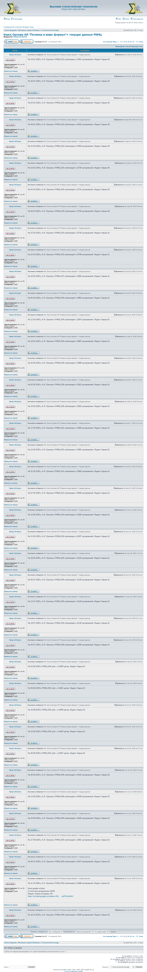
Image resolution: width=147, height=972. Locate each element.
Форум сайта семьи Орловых (73, 9)
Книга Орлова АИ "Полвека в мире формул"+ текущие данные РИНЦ (53, 34)
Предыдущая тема (122, 46)
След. (141, 41)
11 (131, 41)
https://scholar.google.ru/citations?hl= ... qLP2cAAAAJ (50, 896)
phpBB (63, 969)
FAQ (119, 19)
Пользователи (137, 19)
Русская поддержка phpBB (73, 971)
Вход (8, 19)
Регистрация (17, 19)
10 (128, 41)
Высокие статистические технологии (73, 6)
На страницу (107, 41)
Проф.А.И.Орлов (20, 37)
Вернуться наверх (11, 71)
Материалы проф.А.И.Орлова (29, 30)
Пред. (115, 41)
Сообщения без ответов (12, 27)
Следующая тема (136, 46)
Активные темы (28, 27)
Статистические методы (50, 30)
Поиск (126, 19)
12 (133, 41)
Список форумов (10, 30)
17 (137, 41)
